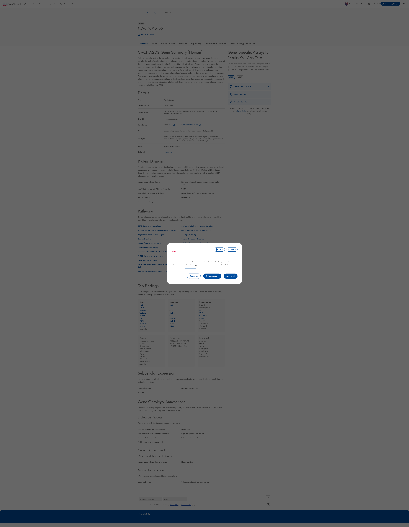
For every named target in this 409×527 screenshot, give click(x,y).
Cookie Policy (190, 268)
